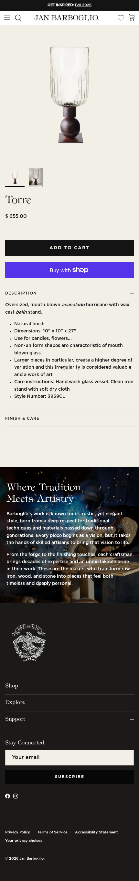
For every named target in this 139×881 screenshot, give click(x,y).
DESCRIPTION (21, 293)
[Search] (21, 18)
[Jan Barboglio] (66, 18)
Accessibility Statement (96, 832)
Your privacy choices (23, 840)
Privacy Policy (17, 832)
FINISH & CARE (22, 418)
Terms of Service (52, 832)
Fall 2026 (83, 5)
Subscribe (69, 777)
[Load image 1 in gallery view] (69, 94)
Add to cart (69, 248)
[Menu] (7, 18)
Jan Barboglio (31, 858)
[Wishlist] (121, 18)
